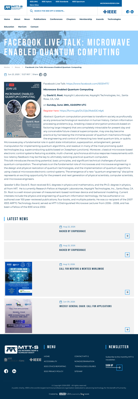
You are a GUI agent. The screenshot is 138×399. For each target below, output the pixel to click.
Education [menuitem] (9, 27)
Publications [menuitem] (40, 19)
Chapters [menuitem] (70, 19)
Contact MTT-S (82, 356)
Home (7, 67)
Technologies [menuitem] (114, 19)
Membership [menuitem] (86, 19)
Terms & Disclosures (85, 366)
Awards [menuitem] (100, 19)
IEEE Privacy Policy (53, 371)
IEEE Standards (62, 2)
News (17, 67)
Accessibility (50, 361)
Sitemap (78, 371)
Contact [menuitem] (34, 27)
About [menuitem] (17, 19)
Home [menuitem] (7, 19)
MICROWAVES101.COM (109, 3)
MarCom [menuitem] (22, 27)
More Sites (34, 5)
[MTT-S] (13, 7)
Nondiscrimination (84, 361)
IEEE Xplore (47, 2)
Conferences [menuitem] (56, 19)
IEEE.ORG (34, 2)
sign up (109, 365)
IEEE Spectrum (78, 2)
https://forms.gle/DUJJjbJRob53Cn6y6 (82, 110)
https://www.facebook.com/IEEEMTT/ (87, 83)
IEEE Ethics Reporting (55, 366)
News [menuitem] (27, 19)
